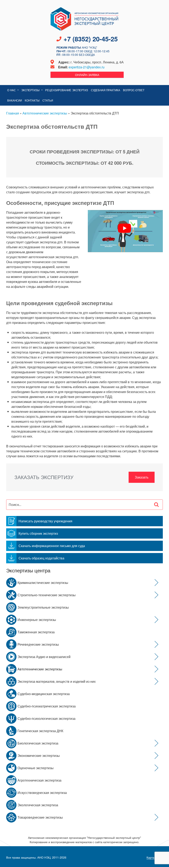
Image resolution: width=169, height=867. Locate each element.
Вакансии (14, 100)
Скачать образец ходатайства (41, 558)
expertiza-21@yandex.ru (86, 67)
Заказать (141, 477)
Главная (12, 113)
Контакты (32, 100)
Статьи (47, 100)
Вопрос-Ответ (133, 90)
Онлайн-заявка (87, 75)
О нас (11, 90)
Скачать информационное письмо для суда (52, 545)
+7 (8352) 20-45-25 (90, 38)
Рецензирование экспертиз (66, 90)
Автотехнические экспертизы (44, 113)
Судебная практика (105, 90)
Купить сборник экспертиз (38, 533)
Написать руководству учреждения (45, 521)
